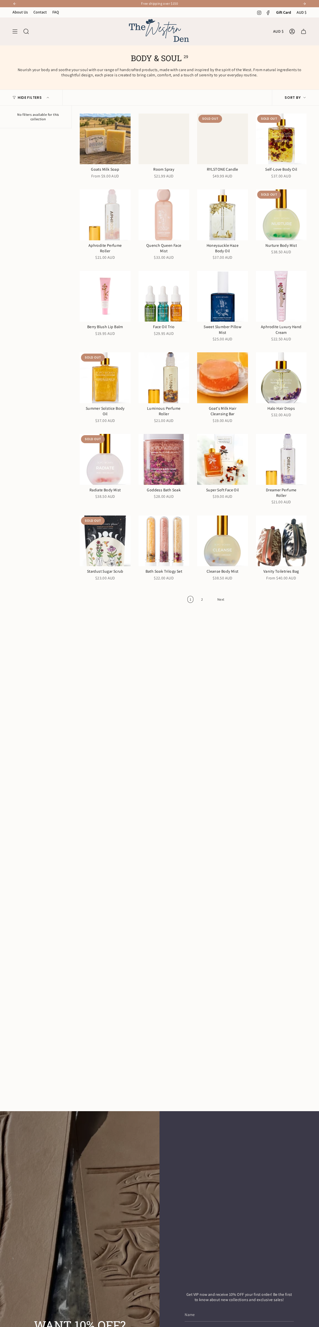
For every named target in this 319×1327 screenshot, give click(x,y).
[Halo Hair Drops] (281, 377)
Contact (40, 12)
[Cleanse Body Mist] (222, 541)
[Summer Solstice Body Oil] (105, 377)
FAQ (55, 12)
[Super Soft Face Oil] (222, 459)
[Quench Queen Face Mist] (164, 214)
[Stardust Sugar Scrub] (105, 541)
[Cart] (303, 31)
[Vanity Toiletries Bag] (281, 541)
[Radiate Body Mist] (105, 459)
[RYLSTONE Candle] (222, 139)
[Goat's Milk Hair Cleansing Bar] (222, 377)
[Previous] (14, 3)
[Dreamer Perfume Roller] (281, 459)
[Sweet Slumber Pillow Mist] (222, 296)
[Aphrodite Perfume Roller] (105, 214)
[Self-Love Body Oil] (281, 139)
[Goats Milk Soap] (105, 139)
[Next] (304, 3)
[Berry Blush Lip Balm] (105, 296)
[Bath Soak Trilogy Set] (164, 541)
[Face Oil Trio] (164, 296)
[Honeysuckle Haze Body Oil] (222, 214)
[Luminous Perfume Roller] (164, 377)
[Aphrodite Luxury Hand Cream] (281, 296)
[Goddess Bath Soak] (164, 459)
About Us (20, 12)
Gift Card (283, 12)
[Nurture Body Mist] (281, 214)
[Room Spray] (164, 139)
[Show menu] (15, 31)
